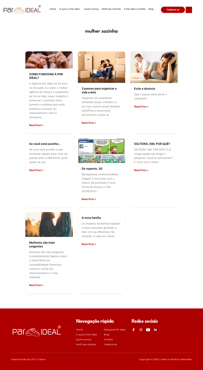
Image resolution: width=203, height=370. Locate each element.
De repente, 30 (92, 168)
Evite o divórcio (144, 88)
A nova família (91, 217)
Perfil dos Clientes (111, 9)
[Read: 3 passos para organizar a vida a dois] (101, 67)
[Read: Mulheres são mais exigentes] (49, 224)
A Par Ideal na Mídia (134, 9)
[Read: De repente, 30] (101, 150)
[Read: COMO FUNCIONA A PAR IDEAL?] (49, 59)
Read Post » (36, 125)
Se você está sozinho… (45, 143)
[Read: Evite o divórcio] (154, 67)
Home (53, 9)
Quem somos (91, 9)
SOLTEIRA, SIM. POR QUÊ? (152, 143)
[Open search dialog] (189, 10)
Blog (151, 9)
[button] (70, 9)
